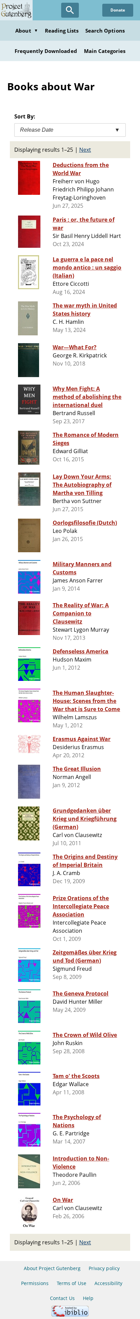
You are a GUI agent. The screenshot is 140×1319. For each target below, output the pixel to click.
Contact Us (62, 1298)
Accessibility (108, 1283)
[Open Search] (70, 10)
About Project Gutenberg (52, 1268)
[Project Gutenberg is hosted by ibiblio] (70, 1315)
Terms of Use (71, 1283)
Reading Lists (62, 30)
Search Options (105, 30)
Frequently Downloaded (46, 51)
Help (88, 1298)
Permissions (35, 1283)
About (26, 30)
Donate (117, 10)
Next (85, 149)
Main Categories (105, 51)
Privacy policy (104, 1268)
